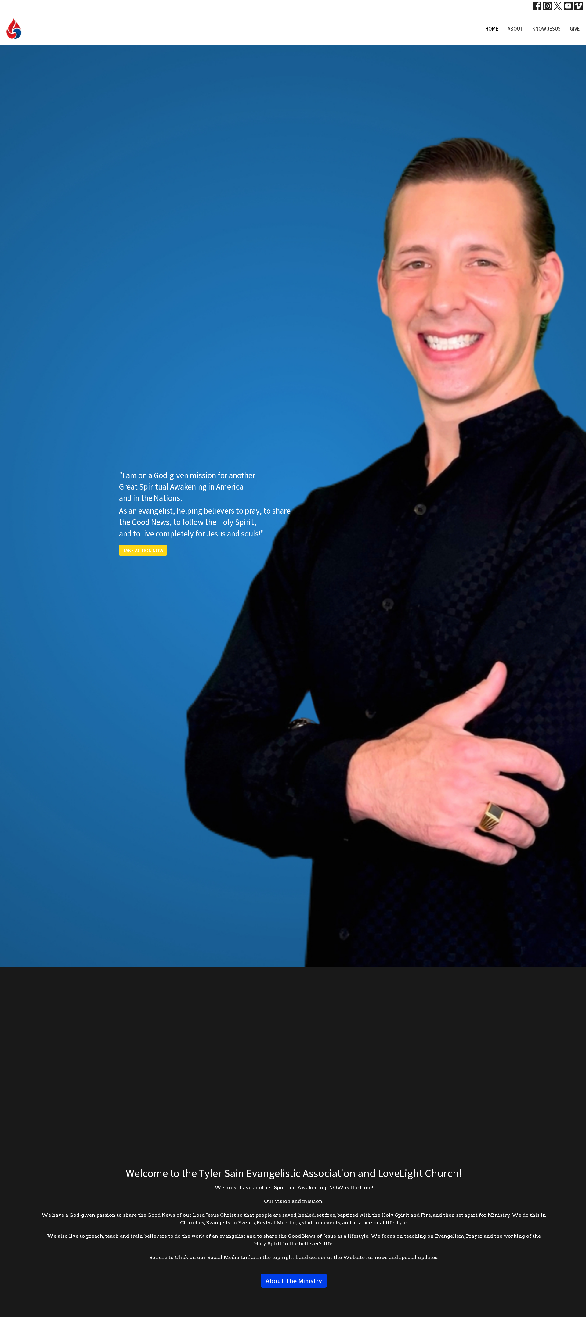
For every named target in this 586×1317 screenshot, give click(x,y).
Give (575, 28)
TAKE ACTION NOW (143, 550)
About (515, 28)
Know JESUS (546, 28)
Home (491, 28)
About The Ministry (294, 1280)
